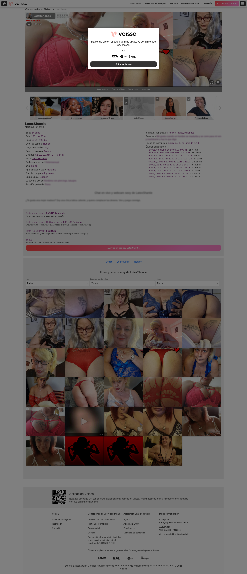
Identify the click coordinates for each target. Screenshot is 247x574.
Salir (123, 51)
